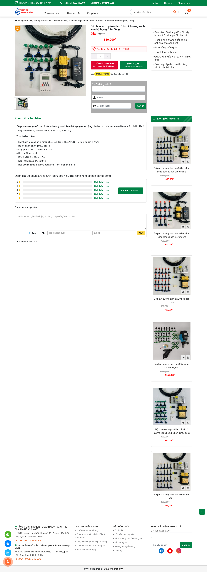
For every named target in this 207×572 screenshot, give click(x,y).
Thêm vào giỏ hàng (104, 64)
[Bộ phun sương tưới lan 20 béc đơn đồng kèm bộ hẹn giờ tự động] (171, 145)
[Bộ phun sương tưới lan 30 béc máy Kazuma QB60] (171, 341)
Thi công (168, 3)
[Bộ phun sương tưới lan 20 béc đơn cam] (171, 276)
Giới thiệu (119, 530)
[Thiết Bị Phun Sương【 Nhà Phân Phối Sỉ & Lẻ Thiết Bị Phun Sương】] (24, 11)
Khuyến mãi (184, 3)
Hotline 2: (103, 3)
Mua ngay (133, 65)
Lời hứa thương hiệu (125, 534)
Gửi (141, 233)
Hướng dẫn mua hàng (87, 530)
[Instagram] (178, 550)
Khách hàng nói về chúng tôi (128, 538)
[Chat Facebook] (8, 543)
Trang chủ (23, 20)
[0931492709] (8, 534)
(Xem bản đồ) (34, 540)
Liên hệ (118, 550)
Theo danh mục (52, 13)
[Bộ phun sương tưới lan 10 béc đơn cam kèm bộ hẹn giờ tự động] (171, 210)
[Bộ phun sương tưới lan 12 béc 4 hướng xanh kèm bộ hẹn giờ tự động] (171, 406)
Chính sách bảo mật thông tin (91, 545)
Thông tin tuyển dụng (125, 546)
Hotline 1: (73, 3)
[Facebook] (161, 550)
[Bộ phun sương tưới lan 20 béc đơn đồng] (171, 472)
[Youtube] (170, 550)
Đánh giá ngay (130, 190)
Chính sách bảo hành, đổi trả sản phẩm (90, 536)
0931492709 (103, 74)
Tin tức (155, 3)
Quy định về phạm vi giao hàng (92, 541)
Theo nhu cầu (73, 13)
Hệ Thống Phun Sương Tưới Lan (46, 20)
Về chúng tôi (121, 542)
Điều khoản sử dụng (86, 549)
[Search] (175, 12)
